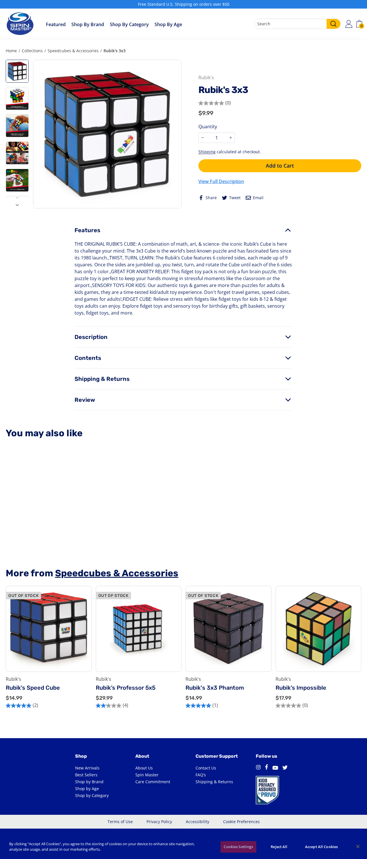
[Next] (17, 203)
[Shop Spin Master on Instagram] (258, 768)
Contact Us (206, 768)
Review (85, 399)
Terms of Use (120, 821)
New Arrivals (87, 768)
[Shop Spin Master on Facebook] (266, 767)
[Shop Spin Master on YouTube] (275, 768)
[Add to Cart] (352, 650)
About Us (144, 768)
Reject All (279, 846)
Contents (88, 357)
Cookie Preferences (241, 821)
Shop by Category (129, 24)
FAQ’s (201, 774)
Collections (32, 50)
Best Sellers (86, 774)
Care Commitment (152, 781)
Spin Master (147, 774)
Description (91, 336)
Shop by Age (87, 788)
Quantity (207, 126)
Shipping (207, 151)
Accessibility (197, 821)
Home (11, 50)
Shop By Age (168, 24)
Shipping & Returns (102, 378)
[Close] (358, 846)
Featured (56, 24)
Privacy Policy (159, 821)
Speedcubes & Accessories (73, 50)
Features (87, 230)
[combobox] (297, 24)
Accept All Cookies (321, 846)
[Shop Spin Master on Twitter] (285, 768)
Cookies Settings (238, 846)
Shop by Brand (87, 24)
